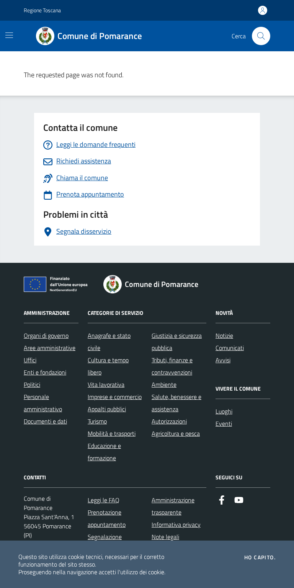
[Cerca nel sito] (261, 36)
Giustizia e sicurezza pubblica (177, 341)
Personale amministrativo (43, 403)
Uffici (30, 360)
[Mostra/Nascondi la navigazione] (9, 35)
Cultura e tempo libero (108, 366)
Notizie (224, 335)
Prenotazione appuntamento (107, 518)
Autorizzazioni (169, 421)
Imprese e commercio (115, 396)
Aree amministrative (49, 347)
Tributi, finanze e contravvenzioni (172, 366)
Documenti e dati (45, 421)
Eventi (224, 423)
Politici (32, 384)
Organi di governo (46, 335)
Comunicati (230, 347)
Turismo (97, 421)
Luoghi (224, 411)
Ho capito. (260, 557)
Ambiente (164, 384)
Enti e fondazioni (45, 372)
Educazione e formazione (104, 452)
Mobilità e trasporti (112, 433)
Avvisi (223, 360)
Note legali (165, 536)
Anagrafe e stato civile (109, 341)
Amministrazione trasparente (173, 506)
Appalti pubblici (107, 409)
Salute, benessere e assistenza (176, 403)
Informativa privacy (176, 524)
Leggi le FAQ (103, 500)
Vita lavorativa (106, 384)
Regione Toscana (42, 10)
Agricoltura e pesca (176, 433)
